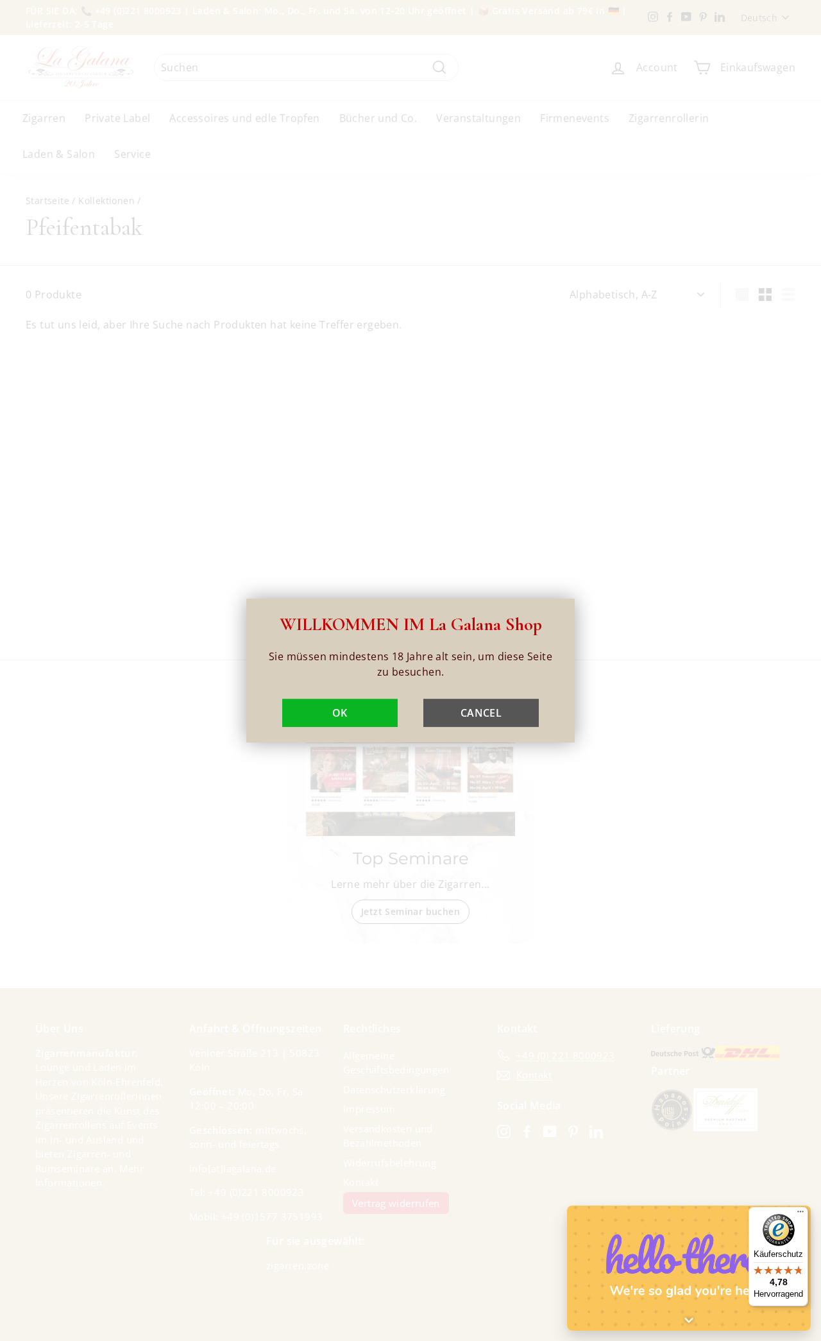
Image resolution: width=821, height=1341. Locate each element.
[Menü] (800, 1214)
